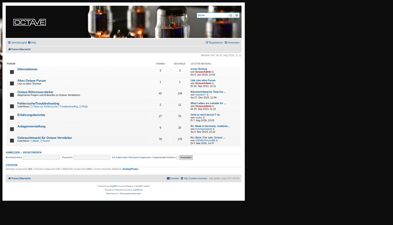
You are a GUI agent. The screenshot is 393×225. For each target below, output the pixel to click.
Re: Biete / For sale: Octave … (208, 137)
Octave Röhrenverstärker (35, 92)
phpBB (113, 186)
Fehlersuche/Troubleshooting (38, 103)
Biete (36, 140)
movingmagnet (203, 129)
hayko (198, 117)
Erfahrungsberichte (31, 115)
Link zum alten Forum (203, 80)
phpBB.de (138, 190)
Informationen (27, 69)
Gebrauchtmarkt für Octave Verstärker (44, 137)
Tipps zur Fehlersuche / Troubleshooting (55, 106)
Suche (46, 140)
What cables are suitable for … (208, 103)
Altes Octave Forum (31, 80)
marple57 (200, 94)
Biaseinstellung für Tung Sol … (208, 91)
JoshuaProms (130, 169)
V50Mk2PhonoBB (205, 140)
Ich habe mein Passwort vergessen (131, 157)
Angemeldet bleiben (164, 157)
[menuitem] (32, 43)
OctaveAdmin (203, 71)
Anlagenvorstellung (31, 126)
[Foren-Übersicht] (29, 22)
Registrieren (32, 152)
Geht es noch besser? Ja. (205, 114)
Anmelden (13, 152)
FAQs (85, 106)
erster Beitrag (199, 69)
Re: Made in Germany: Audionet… (210, 126)
